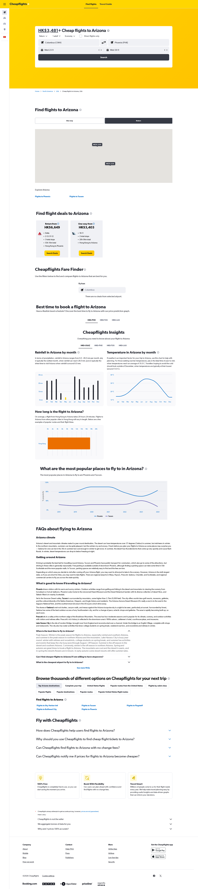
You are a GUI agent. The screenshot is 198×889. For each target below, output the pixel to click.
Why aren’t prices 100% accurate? (53, 829)
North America (48, 91)
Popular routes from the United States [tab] (126, 686)
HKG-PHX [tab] (92, 320)
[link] (52, 253)
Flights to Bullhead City (47, 709)
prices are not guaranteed (89, 811)
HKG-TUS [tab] (104, 320)
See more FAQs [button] (83, 668)
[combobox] (43, 36)
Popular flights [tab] (44, 692)
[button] (5, 4)
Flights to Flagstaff (135, 705)
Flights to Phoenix (42, 196)
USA (57, 91)
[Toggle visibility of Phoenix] (98, 516)
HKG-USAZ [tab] (85, 345)
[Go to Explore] (4, 29)
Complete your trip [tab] (73, 686)
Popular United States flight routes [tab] (113, 692)
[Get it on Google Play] (158, 850)
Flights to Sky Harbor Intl (47, 705)
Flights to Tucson (77, 196)
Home (37, 91)
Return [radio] (138, 121)
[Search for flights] (4, 12)
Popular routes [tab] (86, 692)
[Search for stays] (4, 18)
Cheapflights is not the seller (51, 819)
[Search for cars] (4, 23)
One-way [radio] (69, 121)
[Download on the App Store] (158, 856)
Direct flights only (91, 36)
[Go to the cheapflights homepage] (20, 4)
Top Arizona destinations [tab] (49, 686)
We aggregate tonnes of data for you (54, 824)
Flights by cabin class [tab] (157, 686)
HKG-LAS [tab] (116, 320)
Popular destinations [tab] (65, 692)
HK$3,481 (48, 30)
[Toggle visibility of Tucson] (109, 516)
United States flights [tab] (96, 686)
